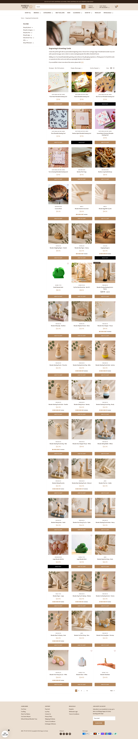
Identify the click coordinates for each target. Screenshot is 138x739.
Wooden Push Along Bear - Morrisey (105, 635)
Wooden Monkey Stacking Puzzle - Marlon (105, 288)
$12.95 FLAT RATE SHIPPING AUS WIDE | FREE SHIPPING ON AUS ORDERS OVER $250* (69, 1)
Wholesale (107, 12)
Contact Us (48, 714)
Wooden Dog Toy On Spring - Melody (82, 596)
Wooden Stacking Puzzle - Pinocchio (58, 365)
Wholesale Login (73, 711)
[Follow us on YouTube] (70, 734)
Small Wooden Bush (58, 287)
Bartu (81, 206)
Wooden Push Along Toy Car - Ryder (81, 522)
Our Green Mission (26, 716)
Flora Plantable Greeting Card (58, 133)
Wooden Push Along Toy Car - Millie (58, 674)
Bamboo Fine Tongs (81, 172)
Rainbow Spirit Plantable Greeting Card (81, 133)
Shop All (28, 12)
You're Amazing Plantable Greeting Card (58, 172)
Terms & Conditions (50, 721)
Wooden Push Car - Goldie (105, 483)
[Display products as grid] (111, 68)
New (68, 12)
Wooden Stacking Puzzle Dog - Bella (81, 365)
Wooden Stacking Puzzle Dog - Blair (58, 443)
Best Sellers (60, 12)
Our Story (23, 709)
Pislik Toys (58, 593)
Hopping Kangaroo (105, 248)
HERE (82, 62)
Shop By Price (27, 32)
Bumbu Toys (58, 285)
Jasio (105, 481)
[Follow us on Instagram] (64, 734)
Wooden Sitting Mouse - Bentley (82, 404)
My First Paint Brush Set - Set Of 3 (81, 287)
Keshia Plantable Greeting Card (81, 96)
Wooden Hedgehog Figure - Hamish (58, 248)
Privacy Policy (48, 716)
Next (111, 690)
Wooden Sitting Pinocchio (58, 483)
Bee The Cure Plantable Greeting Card (105, 96)
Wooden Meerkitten (105, 674)
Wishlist (98, 12)
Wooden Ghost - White (81, 674)
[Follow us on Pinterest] (67, 734)
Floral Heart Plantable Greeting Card (58, 96)
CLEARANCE (76, 12)
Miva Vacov (105, 285)
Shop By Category (28, 30)
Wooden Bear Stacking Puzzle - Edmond (81, 483)
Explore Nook (81, 169)
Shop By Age (26, 35)
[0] (116, 7)
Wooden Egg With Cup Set (105, 208)
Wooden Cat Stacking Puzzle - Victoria (105, 596)
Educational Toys (27, 37)
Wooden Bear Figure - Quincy (82, 248)
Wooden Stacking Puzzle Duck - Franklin (58, 404)
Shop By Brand (27, 27)
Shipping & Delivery (50, 719)
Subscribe (98, 723)
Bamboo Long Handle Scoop (105, 172)
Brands (36, 12)
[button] (5, 734)
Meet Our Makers (25, 714)
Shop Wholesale (27, 42)
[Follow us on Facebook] (61, 734)
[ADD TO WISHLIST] (68, 72)
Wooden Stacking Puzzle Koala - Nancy (105, 522)
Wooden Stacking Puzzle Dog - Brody (105, 404)
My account (104, 7)
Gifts (24, 40)
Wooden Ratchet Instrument (82, 208)
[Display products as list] (113, 68)
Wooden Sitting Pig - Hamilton (58, 325)
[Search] (83, 7)
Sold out (105, 104)
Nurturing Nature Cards (58, 94)
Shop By (87, 12)
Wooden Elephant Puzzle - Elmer (82, 325)
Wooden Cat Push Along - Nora (81, 635)
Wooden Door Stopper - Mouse (105, 325)
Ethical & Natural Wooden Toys (29, 719)
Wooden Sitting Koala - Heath (58, 522)
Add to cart (58, 104)
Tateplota (58, 245)
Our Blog (23, 711)
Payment (47, 709)
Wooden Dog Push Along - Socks (105, 559)
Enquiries (71, 709)
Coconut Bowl (58, 208)
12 (87, 690)
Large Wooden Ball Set (58, 559)
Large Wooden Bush (81, 559)
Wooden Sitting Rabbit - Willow (105, 443)
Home (22, 18)
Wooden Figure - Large (58, 596)
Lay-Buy (47, 711)
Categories (47, 12)
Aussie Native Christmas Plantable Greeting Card (105, 134)
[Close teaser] (9, 730)
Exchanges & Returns (50, 724)
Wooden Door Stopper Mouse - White (82, 443)
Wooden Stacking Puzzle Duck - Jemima (105, 365)
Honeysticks (82, 285)
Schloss (105, 245)
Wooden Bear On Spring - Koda (58, 635)
